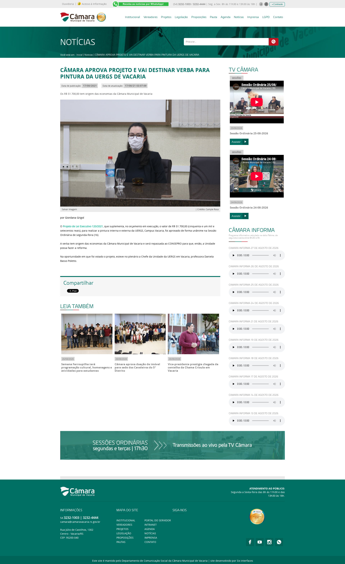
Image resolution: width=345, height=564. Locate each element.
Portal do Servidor (157, 520)
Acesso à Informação (94, 4)
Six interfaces (245, 560)
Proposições (198, 17)
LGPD (266, 17)
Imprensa (253, 17)
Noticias (88, 54)
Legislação (181, 17)
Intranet (150, 524)
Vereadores (150, 17)
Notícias (239, 17)
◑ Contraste (277, 4)
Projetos (166, 17)
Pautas (120, 542)
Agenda (225, 17)
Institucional (132, 17)
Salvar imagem (69, 209)
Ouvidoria (68, 4)
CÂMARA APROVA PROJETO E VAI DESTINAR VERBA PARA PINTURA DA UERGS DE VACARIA (147, 54)
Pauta (213, 17)
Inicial (79, 54)
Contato (278, 17)
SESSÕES (236, 78)
